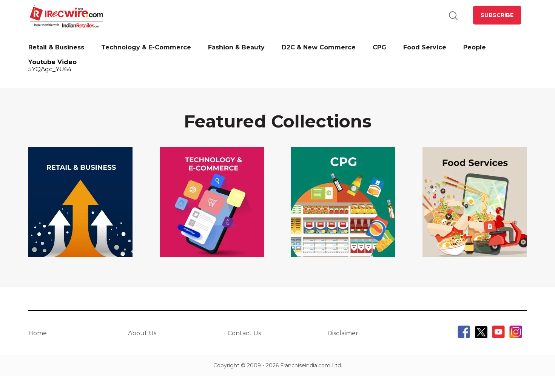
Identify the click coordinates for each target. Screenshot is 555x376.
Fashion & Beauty (236, 47)
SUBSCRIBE (497, 15)
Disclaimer (342, 333)
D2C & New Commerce (319, 47)
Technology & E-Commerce (146, 47)
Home (37, 333)
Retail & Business (56, 47)
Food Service (424, 47)
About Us (142, 333)
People (474, 47)
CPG (379, 47)
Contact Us (244, 333)
